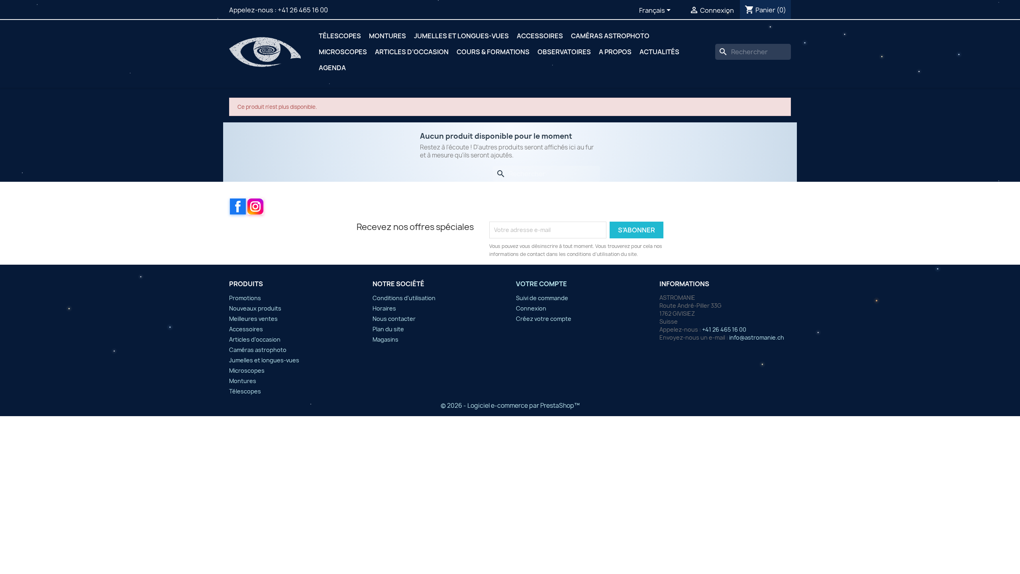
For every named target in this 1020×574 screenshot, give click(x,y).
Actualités (659, 51)
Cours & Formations (493, 51)
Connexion (531, 308)
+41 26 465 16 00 (303, 10)
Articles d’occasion (412, 51)
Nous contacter (394, 318)
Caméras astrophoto (610, 35)
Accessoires (540, 35)
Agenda (332, 67)
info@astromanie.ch (756, 337)
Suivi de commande (542, 298)
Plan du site (388, 329)
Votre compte (541, 283)
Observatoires (564, 51)
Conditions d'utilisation (404, 298)
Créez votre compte (543, 318)
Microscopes (343, 51)
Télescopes (340, 35)
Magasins (385, 339)
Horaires (384, 308)
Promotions (245, 298)
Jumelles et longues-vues (461, 35)
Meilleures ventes (253, 318)
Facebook (238, 206)
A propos (615, 51)
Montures (387, 35)
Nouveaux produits (255, 308)
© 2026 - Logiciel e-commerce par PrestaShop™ (510, 405)
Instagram (255, 206)
